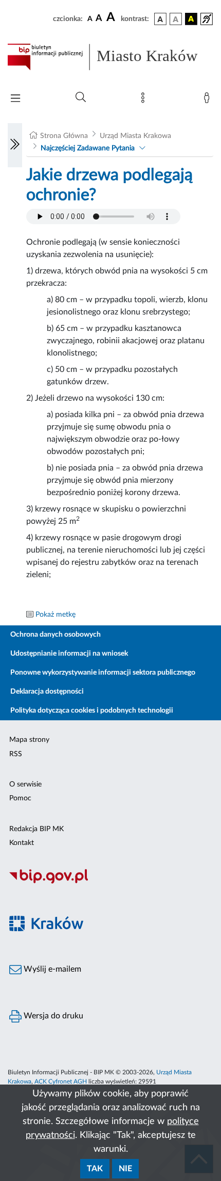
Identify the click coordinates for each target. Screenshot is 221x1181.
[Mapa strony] (145, 100)
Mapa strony (29, 739)
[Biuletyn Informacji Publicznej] (110, 882)
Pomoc (20, 798)
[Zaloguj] (208, 100)
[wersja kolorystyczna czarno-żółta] (191, 19)
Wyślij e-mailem (51, 969)
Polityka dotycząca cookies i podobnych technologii (91, 710)
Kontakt (21, 843)
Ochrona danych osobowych (55, 634)
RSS (15, 754)
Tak (95, 1169)
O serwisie (25, 784)
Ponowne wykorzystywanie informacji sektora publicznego (102, 672)
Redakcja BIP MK (36, 829)
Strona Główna (64, 136)
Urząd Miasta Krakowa (135, 136)
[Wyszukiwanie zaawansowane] (81, 97)
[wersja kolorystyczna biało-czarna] (175, 19)
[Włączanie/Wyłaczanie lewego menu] (15, 145)
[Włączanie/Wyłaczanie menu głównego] (15, 99)
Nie (125, 1169)
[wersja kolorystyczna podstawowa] (160, 19)
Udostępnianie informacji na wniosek (69, 653)
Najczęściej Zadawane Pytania (88, 148)
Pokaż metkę (55, 614)
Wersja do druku (52, 1016)
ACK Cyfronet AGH (60, 1081)
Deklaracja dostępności (47, 691)
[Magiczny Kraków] (110, 929)
